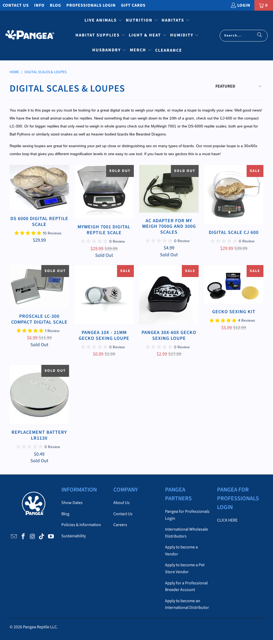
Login (243, 5)
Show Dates (72, 503)
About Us (121, 503)
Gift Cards (133, 5)
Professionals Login (91, 5)
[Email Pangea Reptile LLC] (14, 536)
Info (39, 5)
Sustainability (73, 536)
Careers (120, 525)
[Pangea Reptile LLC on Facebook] (23, 536)
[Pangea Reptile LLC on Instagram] (33, 536)
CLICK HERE (227, 520)
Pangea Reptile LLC (40, 627)
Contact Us (16, 5)
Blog (55, 5)
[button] (103, 20)
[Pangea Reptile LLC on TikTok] (42, 536)
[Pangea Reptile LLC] (30, 35)
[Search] (260, 36)
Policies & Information (81, 525)
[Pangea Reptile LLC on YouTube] (51, 536)
